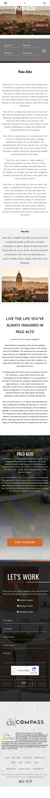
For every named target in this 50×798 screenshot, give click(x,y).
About (13, 762)
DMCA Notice (11, 769)
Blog (20, 762)
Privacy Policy (24, 769)
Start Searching (25, 542)
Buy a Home (16, 758)
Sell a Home (27, 758)
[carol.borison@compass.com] (5, 3)
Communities (40, 758)
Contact (28, 762)
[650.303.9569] (25, 3)
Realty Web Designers (36, 777)
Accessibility (38, 769)
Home (7, 758)
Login (36, 762)
